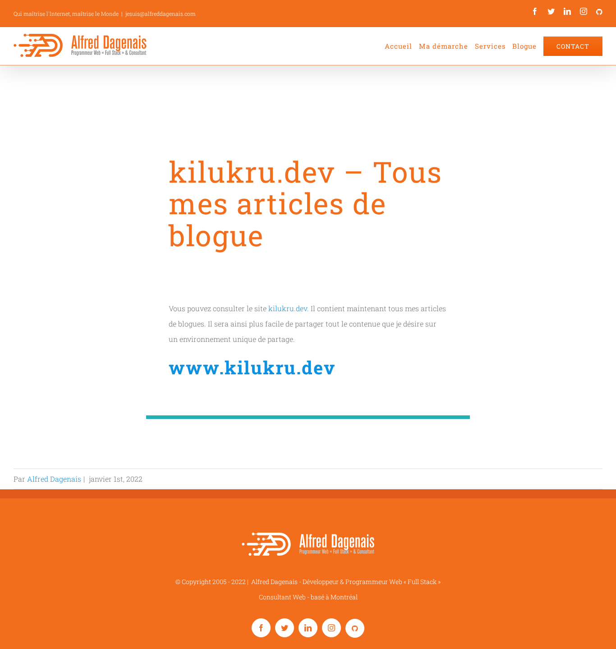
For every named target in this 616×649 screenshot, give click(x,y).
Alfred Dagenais (54, 478)
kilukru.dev (287, 308)
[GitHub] (599, 11)
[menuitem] (402, 46)
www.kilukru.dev (252, 367)
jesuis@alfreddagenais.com (160, 13)
